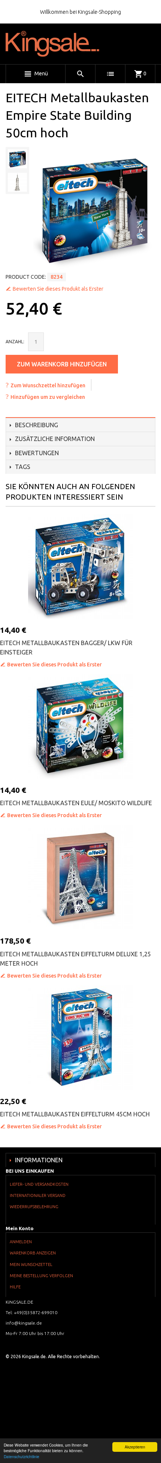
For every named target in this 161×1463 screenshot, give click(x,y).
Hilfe (15, 1287)
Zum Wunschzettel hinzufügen (47, 385)
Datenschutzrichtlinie (21, 1456)
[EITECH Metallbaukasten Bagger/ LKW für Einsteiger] (80, 566)
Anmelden (21, 1242)
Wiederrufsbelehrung (34, 1206)
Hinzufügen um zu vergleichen (47, 397)
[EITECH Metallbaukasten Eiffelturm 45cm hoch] (80, 1038)
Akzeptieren (135, 1447)
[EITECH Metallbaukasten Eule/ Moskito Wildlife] (80, 726)
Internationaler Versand (38, 1195)
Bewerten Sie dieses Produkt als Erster (58, 289)
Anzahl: (15, 341)
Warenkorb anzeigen (33, 1253)
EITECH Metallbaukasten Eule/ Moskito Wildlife (76, 803)
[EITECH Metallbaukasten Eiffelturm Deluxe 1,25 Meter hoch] (80, 877)
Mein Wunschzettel (31, 1264)
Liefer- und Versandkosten (39, 1184)
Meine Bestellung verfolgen (41, 1275)
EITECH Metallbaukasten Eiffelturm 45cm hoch (75, 1114)
